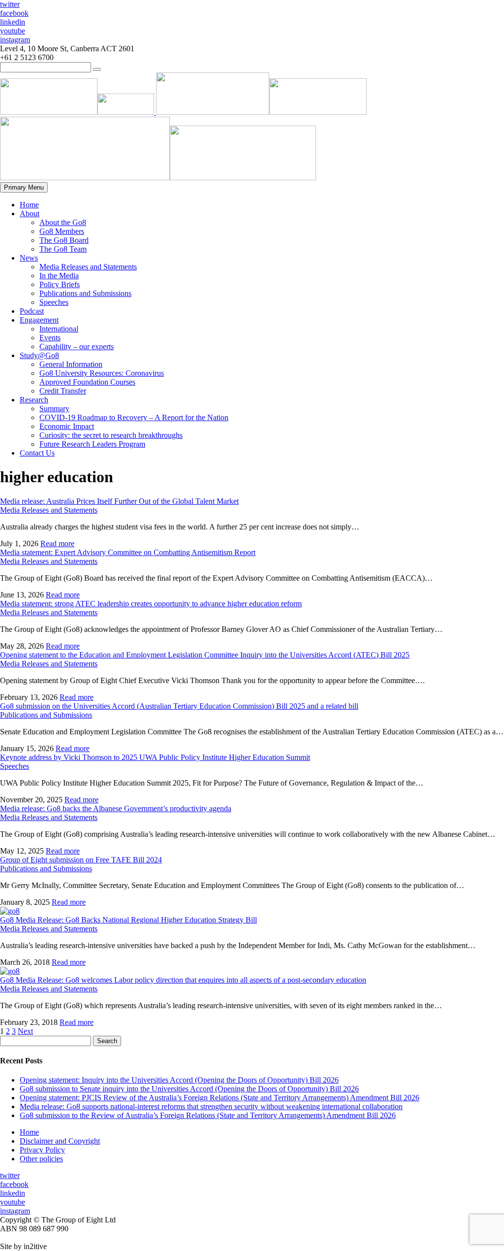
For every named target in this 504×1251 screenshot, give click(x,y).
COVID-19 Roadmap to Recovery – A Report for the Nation (133, 417)
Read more (57, 543)
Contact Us (37, 453)
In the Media (59, 275)
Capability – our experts (76, 346)
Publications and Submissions (85, 293)
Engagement (39, 320)
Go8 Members (61, 231)
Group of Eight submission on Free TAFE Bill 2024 (81, 860)
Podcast (32, 311)
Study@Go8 (39, 355)
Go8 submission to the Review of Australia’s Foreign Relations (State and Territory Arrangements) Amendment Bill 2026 (208, 1115)
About (29, 213)
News (29, 258)
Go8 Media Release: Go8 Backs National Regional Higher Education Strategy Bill (128, 920)
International (58, 329)
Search (107, 1041)
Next (25, 1031)
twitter (10, 4)
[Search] (97, 69)
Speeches (53, 302)
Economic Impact (66, 426)
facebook (14, 13)
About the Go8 (62, 222)
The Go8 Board (64, 240)
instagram (15, 39)
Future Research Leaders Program (92, 444)
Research (34, 399)
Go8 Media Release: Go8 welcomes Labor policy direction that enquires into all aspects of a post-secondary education (183, 980)
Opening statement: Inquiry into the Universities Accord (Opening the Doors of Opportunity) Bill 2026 (179, 1080)
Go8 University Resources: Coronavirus (101, 373)
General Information (70, 364)
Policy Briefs (59, 284)
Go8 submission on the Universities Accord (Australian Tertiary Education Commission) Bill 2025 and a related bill (179, 706)
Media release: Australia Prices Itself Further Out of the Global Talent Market (119, 501)
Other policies (41, 1158)
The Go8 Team (63, 249)
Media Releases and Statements (88, 267)
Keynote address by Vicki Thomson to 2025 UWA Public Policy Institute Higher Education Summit (155, 757)
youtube (12, 31)
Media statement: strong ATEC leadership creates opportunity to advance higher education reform (151, 603)
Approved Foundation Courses (87, 382)
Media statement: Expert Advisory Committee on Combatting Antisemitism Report (127, 552)
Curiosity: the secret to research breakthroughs (111, 435)
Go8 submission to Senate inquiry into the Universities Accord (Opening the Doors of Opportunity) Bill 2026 (189, 1089)
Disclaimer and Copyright (60, 1141)
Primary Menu (24, 187)
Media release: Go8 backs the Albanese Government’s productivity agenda (115, 808)
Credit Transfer (62, 391)
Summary (54, 408)
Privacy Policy (42, 1150)
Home (29, 204)
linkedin (12, 22)
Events (50, 337)
